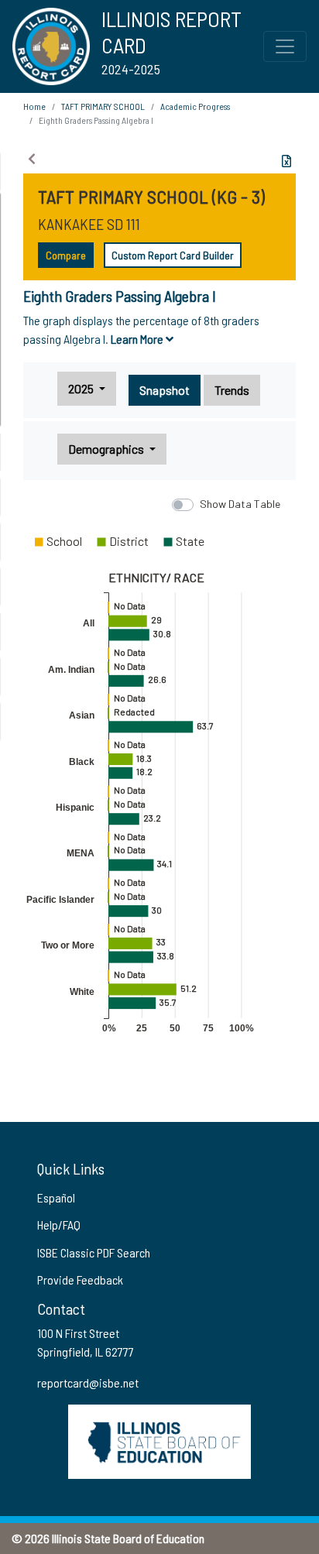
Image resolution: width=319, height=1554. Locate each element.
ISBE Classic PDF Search (93, 1252)
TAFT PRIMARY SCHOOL (103, 106)
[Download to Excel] (286, 161)
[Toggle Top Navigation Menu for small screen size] (285, 46)
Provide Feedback (80, 1279)
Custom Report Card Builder (172, 255)
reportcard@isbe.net (88, 1382)
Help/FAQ (59, 1224)
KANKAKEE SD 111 (89, 223)
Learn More (138, 338)
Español (56, 1197)
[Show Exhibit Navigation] (31, 159)
